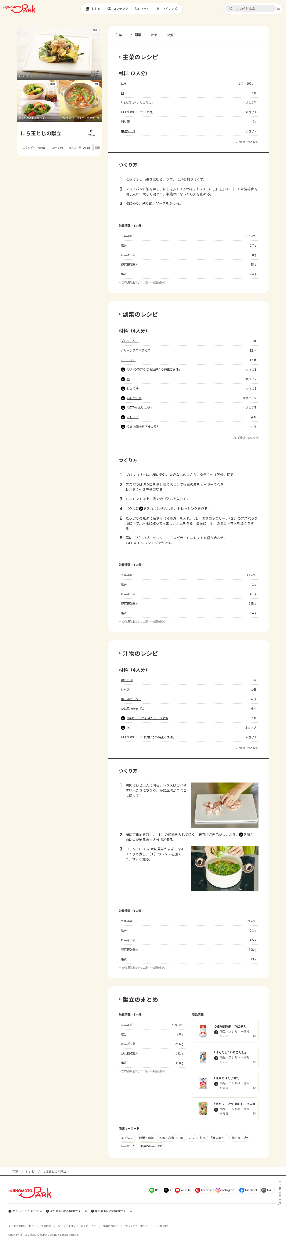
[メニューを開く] (278, 8)
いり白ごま (134, 398)
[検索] (230, 8)
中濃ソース (128, 131)
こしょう (133, 417)
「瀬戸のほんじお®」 (140, 407)
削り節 (125, 121)
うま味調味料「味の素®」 (144, 426)
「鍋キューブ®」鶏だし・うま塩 (147, 718)
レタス (125, 689)
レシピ (30, 1171)
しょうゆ (133, 388)
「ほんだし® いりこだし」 (137, 102)
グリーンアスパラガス (135, 350)
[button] (250, 8)
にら (124, 83)
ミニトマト (128, 360)
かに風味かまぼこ (133, 708)
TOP (15, 1171)
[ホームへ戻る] (19, 8)
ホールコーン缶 (131, 699)
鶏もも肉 (127, 680)
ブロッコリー (130, 341)
